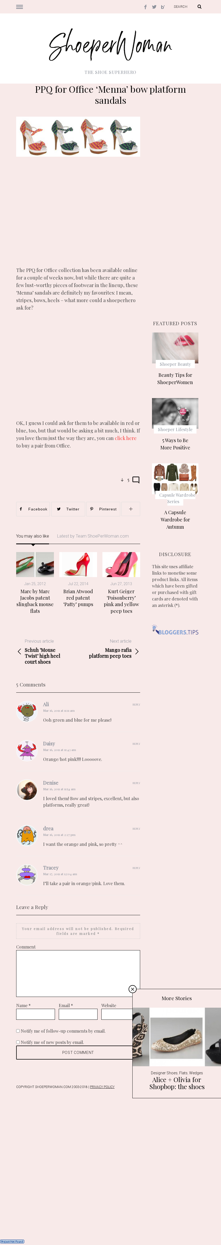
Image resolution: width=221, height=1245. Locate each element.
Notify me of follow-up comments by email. (63, 1031)
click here (126, 438)
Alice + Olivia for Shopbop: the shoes (177, 1083)
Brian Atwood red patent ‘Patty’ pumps (78, 598)
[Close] (133, 989)
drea (48, 828)
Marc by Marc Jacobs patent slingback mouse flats (35, 601)
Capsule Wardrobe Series (177, 498)
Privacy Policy (102, 1087)
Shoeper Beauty (175, 364)
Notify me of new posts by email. (52, 1042)
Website (108, 1005)
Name (23, 1005)
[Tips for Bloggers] (175, 638)
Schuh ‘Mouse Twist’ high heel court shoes (42, 652)
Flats (183, 1073)
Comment (26, 947)
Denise (50, 782)
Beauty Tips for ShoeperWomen (175, 378)
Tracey (50, 867)
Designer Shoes (164, 1073)
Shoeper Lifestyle (175, 429)
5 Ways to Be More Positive (175, 444)
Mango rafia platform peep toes (110, 649)
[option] (35, 583)
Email (66, 1005)
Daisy (49, 743)
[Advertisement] (78, 216)
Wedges (196, 1073)
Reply (136, 704)
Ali (46, 704)
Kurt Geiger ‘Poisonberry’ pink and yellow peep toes (121, 601)
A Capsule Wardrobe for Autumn (175, 519)
